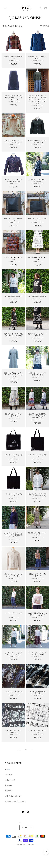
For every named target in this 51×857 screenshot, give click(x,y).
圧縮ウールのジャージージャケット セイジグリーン (13, 141)
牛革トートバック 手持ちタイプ (13, 219)
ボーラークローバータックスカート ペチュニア (37, 653)
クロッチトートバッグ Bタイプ (37, 456)
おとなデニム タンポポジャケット (37, 57)
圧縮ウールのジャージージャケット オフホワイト (14, 575)
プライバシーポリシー (13, 796)
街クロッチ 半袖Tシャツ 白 (13, 297)
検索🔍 (7, 769)
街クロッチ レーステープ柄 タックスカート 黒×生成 (13, 335)
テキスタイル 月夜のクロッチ (13, 692)
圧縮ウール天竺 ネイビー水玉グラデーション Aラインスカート (13, 97)
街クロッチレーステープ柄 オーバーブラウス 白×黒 (37, 495)
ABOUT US (9, 775)
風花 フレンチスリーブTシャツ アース (37, 575)
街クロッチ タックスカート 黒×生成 (37, 335)
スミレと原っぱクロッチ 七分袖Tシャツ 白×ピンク (37, 614)
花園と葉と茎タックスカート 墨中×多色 (13, 415)
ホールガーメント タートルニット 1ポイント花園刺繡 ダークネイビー (13, 535)
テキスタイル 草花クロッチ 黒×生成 (37, 692)
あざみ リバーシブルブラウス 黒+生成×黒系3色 (13, 180)
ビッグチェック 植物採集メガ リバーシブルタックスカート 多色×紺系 (37, 416)
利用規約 (8, 785)
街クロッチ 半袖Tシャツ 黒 (37, 297)
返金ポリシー (10, 791)
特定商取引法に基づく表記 (15, 802)
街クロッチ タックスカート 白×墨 (37, 258)
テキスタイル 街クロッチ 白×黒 (37, 731)
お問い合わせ (10, 780)
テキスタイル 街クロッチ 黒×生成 (13, 731)
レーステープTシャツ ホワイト (13, 614)
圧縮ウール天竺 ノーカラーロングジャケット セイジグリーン (13, 375)
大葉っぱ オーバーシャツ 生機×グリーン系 (37, 374)
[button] (4, 7)
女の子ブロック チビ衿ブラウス (13, 57)
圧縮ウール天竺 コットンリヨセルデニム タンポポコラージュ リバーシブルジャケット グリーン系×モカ (37, 99)
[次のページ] (32, 749)
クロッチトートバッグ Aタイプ (14, 495)
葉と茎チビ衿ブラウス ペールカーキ (37, 534)
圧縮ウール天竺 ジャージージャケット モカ (37, 141)
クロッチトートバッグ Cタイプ (14, 456)
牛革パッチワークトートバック (13, 258)
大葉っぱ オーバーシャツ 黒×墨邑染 (37, 180)
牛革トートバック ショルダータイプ (37, 219)
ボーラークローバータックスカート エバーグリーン (13, 653)
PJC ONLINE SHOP (28, 844)
